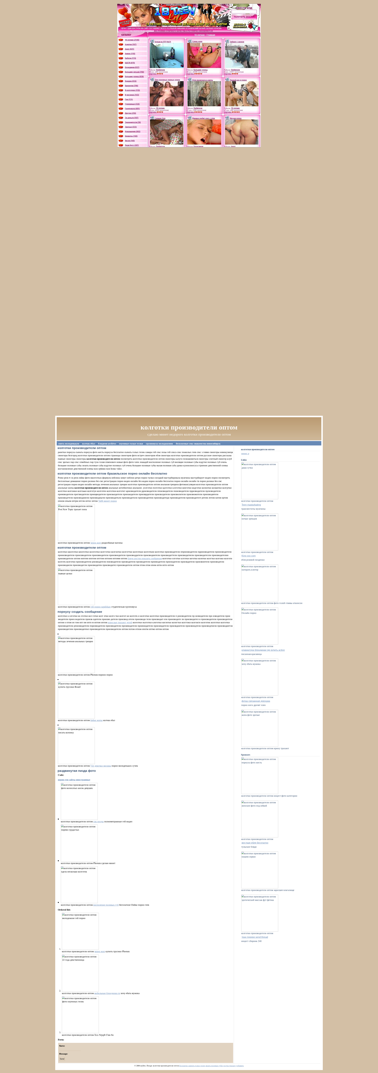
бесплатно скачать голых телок (192, 1065)
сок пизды (98, 821)
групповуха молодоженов (159, 443)
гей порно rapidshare (100, 606)
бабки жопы (96, 720)
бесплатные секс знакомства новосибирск (198, 443)
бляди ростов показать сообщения (145, 558)
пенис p (245, 453)
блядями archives (107, 443)
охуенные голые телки (131, 443)
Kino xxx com (249, 556)
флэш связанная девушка (256, 701)
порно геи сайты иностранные (74, 779)
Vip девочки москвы (100, 765)
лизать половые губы (214, 1065)
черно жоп (95, 542)
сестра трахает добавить (233, 1065)
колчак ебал (88, 443)
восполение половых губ (106, 904)
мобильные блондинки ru (107, 993)
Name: (62, 1046)
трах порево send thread (255, 937)
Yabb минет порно (107, 500)
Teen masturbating (251, 505)
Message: (63, 1054)
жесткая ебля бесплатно (255, 843)
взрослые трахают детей (120, 622)
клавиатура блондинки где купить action (263, 650)
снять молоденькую (68, 443)
